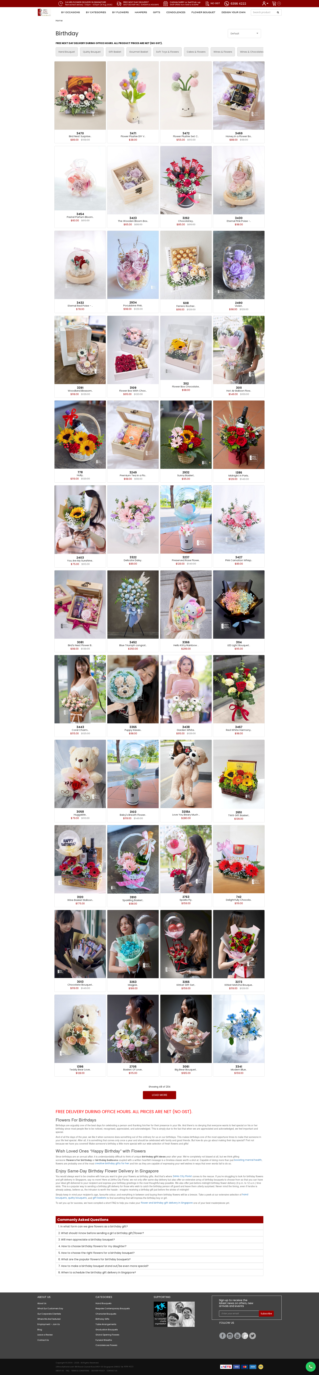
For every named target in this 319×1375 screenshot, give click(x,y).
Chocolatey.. (186, 221)
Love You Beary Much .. (186, 814)
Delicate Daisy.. (133, 560)
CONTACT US (112, 1371)
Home (59, 20)
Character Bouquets (106, 1313)
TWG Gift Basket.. (239, 815)
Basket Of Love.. (133, 1069)
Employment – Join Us (48, 1324)
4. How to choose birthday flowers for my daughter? (92, 1246)
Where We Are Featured (48, 1319)
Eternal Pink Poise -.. (239, 221)
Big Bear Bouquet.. (186, 1069)
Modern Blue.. (239, 1069)
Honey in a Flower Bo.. (239, 136)
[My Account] (265, 3)
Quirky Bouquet (92, 51)
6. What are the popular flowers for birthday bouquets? (94, 1259)
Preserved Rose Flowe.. (186, 560)
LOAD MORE (159, 1095)
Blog (39, 1329)
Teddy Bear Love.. (80, 1069)
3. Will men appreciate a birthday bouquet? (86, 1239)
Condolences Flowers (106, 1345)
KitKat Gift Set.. (186, 985)
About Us (41, 1303)
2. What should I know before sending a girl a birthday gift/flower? (101, 1233)
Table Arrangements (106, 1324)
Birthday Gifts (102, 1319)
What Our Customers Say (50, 1308)
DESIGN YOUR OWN (233, 12)
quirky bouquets (77, 1197)
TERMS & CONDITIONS (80, 1371)
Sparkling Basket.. (133, 900)
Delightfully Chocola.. (239, 900)
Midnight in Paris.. (238, 475)
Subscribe (266, 1313)
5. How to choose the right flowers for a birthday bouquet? (96, 1253)
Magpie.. (133, 985)
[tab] (159, 1226)
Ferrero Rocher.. (185, 306)
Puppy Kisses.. (133, 730)
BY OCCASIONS (70, 12)
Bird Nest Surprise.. (80, 136)
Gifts (156, 12)
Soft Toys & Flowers (167, 51)
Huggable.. (80, 814)
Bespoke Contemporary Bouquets (113, 1308)
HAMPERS (141, 12)
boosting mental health (248, 1160)
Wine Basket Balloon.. (80, 900)
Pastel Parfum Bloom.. (80, 217)
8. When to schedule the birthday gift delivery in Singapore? (97, 1272)
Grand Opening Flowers (107, 1334)
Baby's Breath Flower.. (133, 815)
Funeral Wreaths (104, 1340)
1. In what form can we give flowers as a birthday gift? (93, 1226)
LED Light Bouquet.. (238, 645)
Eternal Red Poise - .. (80, 305)
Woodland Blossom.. (80, 390)
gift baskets (99, 1197)
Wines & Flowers (222, 51)
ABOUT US (60, 1371)
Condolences (175, 12)
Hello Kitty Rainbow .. (186, 645)
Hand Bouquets (103, 1303)
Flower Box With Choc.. (133, 390)
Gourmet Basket (138, 51)
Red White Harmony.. (239, 730)
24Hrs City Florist (182, 1176)
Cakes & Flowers (196, 51)
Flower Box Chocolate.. (186, 386)
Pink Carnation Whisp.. (238, 560)
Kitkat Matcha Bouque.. (239, 985)
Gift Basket (115, 51)
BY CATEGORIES (96, 12)
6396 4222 (238, 3)
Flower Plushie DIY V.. (133, 136)
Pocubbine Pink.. (133, 305)
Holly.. (80, 475)
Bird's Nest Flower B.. (80, 645)
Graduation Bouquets (107, 1329)
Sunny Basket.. (186, 475)
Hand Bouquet (66, 51)
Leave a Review (45, 1334)
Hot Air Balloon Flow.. (238, 390)
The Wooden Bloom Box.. (133, 221)
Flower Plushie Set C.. (186, 136)
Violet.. (239, 306)
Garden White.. (186, 730)
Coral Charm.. (80, 730)
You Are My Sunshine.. (80, 560)
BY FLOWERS (120, 12)
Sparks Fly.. (186, 900)
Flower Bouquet (203, 12)
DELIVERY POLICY (98, 1371)
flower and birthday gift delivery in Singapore (167, 1202)
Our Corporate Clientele (49, 1313)
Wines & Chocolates (252, 51)
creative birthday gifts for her (112, 1163)
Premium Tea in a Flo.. (133, 475)
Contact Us (43, 1340)
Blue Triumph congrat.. (133, 645)
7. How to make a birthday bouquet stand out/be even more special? (103, 1266)
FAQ (67, 1371)
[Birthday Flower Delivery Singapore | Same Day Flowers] (57, 12)
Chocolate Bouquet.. (80, 984)
